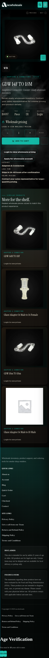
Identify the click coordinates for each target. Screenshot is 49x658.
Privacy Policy (8, 519)
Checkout (6, 501)
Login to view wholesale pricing (20, 152)
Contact (5, 506)
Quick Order (7, 490)
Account (5, 480)
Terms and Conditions (11, 541)
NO (5, 654)
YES (2, 654)
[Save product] (44, 141)
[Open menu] (45, 5)
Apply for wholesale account (18, 158)
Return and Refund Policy (13, 530)
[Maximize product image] (43, 58)
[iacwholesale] (23, 4)
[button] (41, 113)
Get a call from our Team (13, 525)
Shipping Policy (8, 535)
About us (5, 474)
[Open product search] (40, 5)
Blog (4, 485)
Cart (4, 496)
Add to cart (22, 141)
